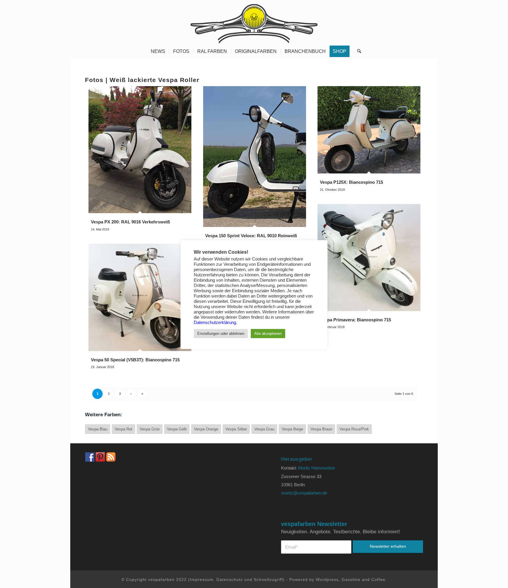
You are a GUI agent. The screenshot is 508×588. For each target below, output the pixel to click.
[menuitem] (158, 51)
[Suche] (357, 51)
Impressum (201, 579)
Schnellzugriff (268, 579)
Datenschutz (229, 579)
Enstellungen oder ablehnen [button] (220, 333)
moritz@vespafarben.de (304, 492)
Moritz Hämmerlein (316, 467)
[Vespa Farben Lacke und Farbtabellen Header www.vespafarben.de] (253, 22)
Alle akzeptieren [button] (268, 333)
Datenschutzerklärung (215, 322)
